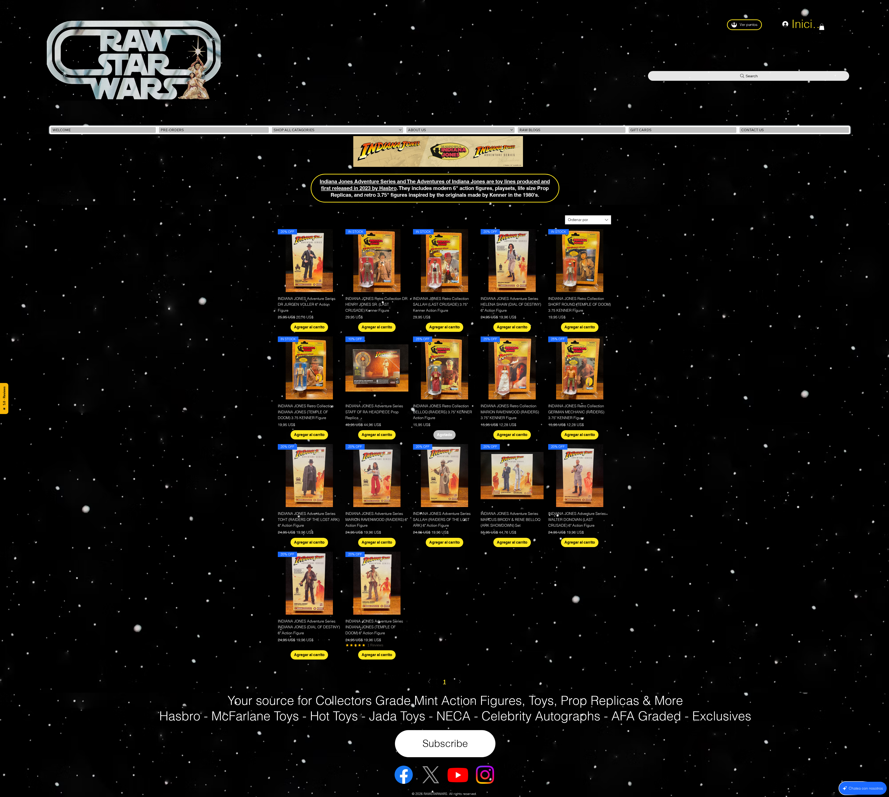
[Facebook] (403, 775)
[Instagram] (485, 775)
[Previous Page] (429, 681)
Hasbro (388, 188)
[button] (821, 27)
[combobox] (588, 219)
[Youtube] (458, 775)
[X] (431, 775)
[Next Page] (460, 681)
